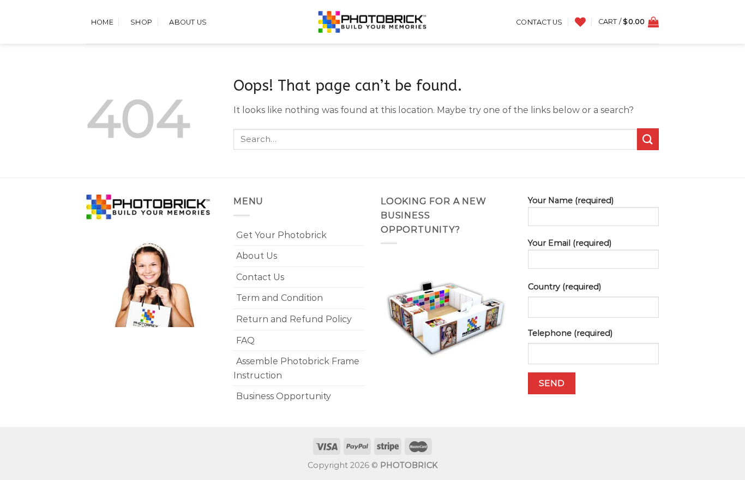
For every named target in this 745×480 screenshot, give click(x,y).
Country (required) (564, 287)
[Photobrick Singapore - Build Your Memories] (372, 21)
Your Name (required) (571, 200)
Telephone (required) (570, 333)
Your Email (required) (569, 243)
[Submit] (648, 139)
